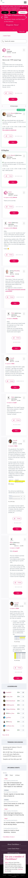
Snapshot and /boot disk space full (12, 759)
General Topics (6, 35)
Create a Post (22, 31)
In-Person (6, 790)
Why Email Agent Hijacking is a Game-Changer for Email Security (14, 814)
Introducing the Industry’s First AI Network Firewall (12, 748)
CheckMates (8, 836)
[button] (5, 12)
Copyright (10, 875)
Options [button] (25, 36)
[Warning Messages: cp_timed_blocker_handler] (25, 106)
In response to (10, 197)
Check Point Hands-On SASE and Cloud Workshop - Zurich (14, 804)
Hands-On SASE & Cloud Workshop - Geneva (11, 831)
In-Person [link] (17, 775)
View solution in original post (9, 130)
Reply (13, 99)
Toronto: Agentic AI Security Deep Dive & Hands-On (14, 795)
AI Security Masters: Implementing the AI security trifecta (14, 823)
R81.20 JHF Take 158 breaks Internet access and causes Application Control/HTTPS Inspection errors (13, 754)
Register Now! (12, 25)
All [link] (6, 775)
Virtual (5, 778)
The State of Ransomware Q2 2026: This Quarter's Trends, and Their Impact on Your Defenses (13, 784)
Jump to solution (7, 56)
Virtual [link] (11, 775)
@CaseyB (15, 551)
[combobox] (14, 41)
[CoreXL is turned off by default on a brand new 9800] (2, 106)
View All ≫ (5, 735)
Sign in (6, 862)
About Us (22, 875)
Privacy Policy (23, 8)
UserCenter (14, 876)
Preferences (22, 12)
